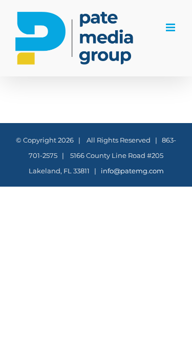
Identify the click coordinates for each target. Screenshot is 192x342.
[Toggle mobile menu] (171, 27)
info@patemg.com (132, 171)
